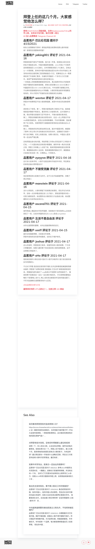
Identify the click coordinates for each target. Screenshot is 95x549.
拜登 (66, 25)
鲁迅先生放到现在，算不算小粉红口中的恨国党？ (49, 486)
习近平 (56, 25)
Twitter (84, 4)
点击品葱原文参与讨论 (31, 285)
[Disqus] (47, 330)
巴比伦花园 (28, 25)
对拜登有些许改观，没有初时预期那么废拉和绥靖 (49, 443)
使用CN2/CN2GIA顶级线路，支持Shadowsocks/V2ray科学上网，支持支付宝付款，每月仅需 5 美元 (47, 32)
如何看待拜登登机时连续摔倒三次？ (44, 424)
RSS (67, 4)
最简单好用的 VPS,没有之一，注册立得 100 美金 (43, 289)
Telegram (76, 4)
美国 (52, 25)
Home (60, 4)
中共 (60, 25)
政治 (49, 25)
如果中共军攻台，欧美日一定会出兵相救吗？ (47, 464)
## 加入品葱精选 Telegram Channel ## (39, 36)
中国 (63, 25)
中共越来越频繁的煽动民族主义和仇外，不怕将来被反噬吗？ (51, 509)
